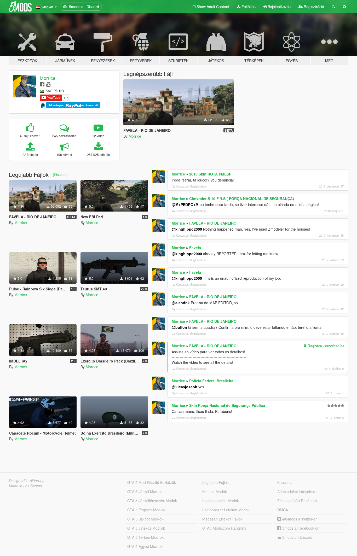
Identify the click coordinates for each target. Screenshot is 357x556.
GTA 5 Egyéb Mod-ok (145, 546)
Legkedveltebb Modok (220, 500)
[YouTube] (48, 83)
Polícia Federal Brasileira (211, 380)
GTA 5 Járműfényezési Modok (152, 500)
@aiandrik (181, 302)
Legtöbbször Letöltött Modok (226, 509)
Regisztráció (313, 6)
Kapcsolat (285, 482)
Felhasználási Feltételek (297, 500)
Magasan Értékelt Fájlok (222, 519)
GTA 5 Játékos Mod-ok (146, 528)
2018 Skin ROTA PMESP (210, 174)
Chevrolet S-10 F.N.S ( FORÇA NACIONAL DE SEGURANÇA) (241, 198)
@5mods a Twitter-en (299, 519)
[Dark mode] (333, 6)
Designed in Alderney (26, 480)
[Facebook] (42, 83)
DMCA (282, 509)
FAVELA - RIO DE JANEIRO (213, 223)
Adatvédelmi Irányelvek (296, 491)
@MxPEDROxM (185, 204)
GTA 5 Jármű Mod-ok (145, 491)
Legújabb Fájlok (215, 482)
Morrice (47, 77)
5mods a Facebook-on (300, 528)
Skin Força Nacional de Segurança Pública (227, 405)
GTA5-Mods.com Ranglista (224, 528)
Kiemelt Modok (214, 491)
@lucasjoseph (184, 386)
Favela (195, 247)
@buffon (179, 327)
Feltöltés (248, 6)
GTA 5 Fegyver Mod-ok (146, 509)
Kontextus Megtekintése (191, 186)
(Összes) (60, 174)
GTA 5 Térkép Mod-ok (145, 537)
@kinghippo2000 (187, 229)
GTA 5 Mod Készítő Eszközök (151, 482)
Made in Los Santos (25, 485)
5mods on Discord (296, 537)
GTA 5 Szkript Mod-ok (145, 519)
